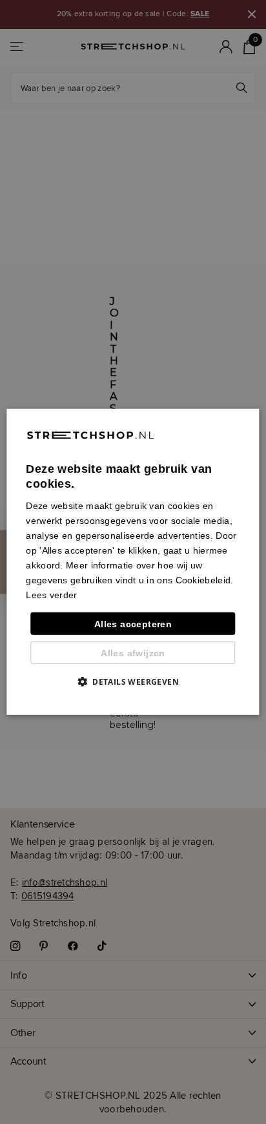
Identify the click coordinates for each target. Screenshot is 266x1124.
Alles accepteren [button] (133, 623)
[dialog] (132, 562)
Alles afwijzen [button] (133, 653)
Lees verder (51, 595)
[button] (133, 681)
